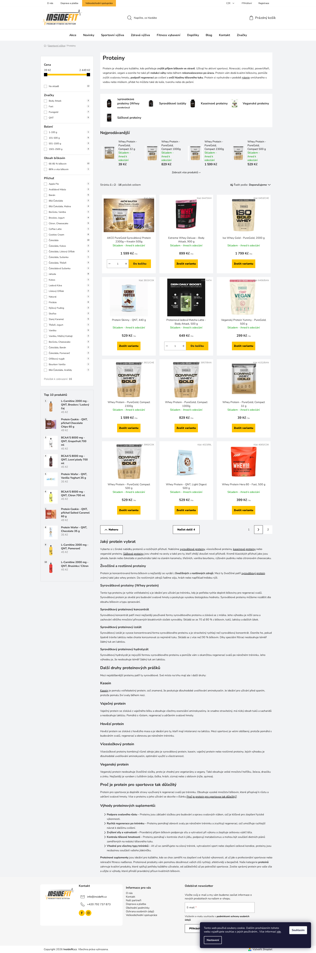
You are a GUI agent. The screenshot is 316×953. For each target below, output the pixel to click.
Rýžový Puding (69, 308)
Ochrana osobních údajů (140, 911)
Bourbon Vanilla (69, 364)
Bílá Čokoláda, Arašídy (69, 370)
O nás (50, 3)
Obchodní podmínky (137, 908)
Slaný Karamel (69, 319)
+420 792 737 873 (99, 904)
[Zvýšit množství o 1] (126, 264)
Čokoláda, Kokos (69, 246)
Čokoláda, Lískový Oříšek (69, 251)
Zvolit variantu (186, 264)
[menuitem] (73, 35)
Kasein (104, 690)
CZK (228, 3)
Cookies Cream (69, 234)
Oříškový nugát (69, 358)
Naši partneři (133, 900)
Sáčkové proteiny (133, 554)
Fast (69, 106)
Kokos (69, 279)
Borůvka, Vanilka (69, 212)
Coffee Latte (69, 229)
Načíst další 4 (186, 529)
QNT (69, 117)
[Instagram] (88, 913)
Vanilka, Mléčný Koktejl (69, 336)
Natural (69, 296)
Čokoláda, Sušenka (69, 257)
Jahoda (69, 274)
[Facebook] (82, 913)
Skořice (69, 313)
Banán (69, 195)
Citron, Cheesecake (69, 223)
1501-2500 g (69, 149)
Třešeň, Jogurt (69, 324)
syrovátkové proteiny (192, 549)
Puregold (69, 112)
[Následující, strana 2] (258, 529)
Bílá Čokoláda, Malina (69, 206)
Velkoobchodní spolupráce (99, 3)
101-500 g (69, 137)
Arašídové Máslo (69, 189)
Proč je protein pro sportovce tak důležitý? (212, 796)
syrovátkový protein (253, 573)
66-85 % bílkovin (69, 163)
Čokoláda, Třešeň (69, 262)
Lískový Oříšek (69, 291)
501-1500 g (69, 143)
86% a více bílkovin (69, 169)
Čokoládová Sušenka (69, 268)
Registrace (263, 3)
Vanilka (69, 330)
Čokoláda (69, 240)
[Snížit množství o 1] (109, 264)
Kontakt (130, 897)
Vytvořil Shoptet (262, 949)
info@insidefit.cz (97, 897)
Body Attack (69, 100)
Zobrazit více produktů (185, 172)
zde (279, 931)
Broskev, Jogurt (69, 217)
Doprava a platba (69, 3)
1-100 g (69, 132)
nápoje (246, 77)
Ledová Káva (69, 285)
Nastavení (213, 940)
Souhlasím (298, 930)
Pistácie (69, 302)
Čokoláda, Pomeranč (69, 353)
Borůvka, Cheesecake (69, 341)
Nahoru (113, 529)
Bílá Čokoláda (69, 200)
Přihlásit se (196, 928)
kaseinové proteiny (244, 549)
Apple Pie (69, 183)
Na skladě (69, 86)
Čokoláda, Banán (69, 347)
